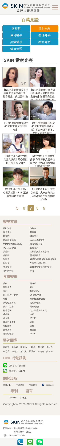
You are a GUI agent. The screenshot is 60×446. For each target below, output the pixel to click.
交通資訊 (20, 385)
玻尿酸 (33, 232)
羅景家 (32, 351)
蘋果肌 (6, 318)
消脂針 (6, 251)
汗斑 (32, 322)
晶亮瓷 (6, 255)
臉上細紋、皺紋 (10, 295)
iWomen (12, 397)
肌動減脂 (7, 228)
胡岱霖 (6, 351)
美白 (5, 283)
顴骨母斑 (7, 310)
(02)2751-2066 (17, 435)
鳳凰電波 (7, 232)
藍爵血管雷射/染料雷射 (41, 267)
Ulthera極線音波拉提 (12, 244)
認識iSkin (7, 385)
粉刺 (32, 287)
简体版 (23, 397)
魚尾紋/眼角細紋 (37, 299)
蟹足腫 (33, 330)
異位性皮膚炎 (9, 303)
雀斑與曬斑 (35, 303)
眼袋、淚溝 (8, 306)
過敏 (5, 291)
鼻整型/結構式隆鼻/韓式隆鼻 (43, 259)
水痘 (32, 314)
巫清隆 (41, 351)
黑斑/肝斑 (34, 306)
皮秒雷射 (34, 247)
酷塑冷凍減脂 (9, 240)
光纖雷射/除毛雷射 (38, 263)
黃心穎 (15, 347)
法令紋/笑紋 (35, 295)
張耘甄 (49, 347)
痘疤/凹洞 (34, 291)
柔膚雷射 (7, 267)
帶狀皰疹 (7, 326)
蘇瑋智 (49, 351)
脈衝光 (6, 263)
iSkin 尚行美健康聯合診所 (26, 7)
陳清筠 (23, 347)
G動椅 (33, 228)
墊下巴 (33, 318)
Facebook (49, 385)
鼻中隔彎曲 (8, 271)
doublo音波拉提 (37, 240)
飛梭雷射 (34, 236)
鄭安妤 (41, 347)
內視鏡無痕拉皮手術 (39, 251)
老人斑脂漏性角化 (38, 310)
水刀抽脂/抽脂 (9, 247)
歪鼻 (32, 271)
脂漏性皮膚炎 (9, 322)
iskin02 (22, 371)
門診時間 (33, 385)
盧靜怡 (6, 347)
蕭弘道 (23, 351)
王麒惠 (32, 347)
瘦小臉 (6, 314)
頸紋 (5, 299)
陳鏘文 (15, 351)
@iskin (22, 366)
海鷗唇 (6, 259)
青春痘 (33, 283)
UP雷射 (6, 236)
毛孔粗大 (7, 287)
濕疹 (32, 326)
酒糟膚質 (7, 330)
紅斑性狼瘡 (8, 333)
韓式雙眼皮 (35, 255)
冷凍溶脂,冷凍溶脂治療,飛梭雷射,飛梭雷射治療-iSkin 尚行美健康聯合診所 (23, 422)
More (32, 333)
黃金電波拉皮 (36, 244)
